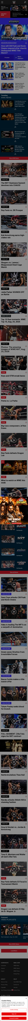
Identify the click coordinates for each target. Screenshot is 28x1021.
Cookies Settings (14, 1009)
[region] (14, 1008)
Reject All (14, 1014)
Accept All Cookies (13, 1018)
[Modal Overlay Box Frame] (14, 510)
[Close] (26, 998)
